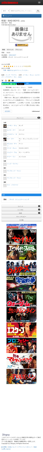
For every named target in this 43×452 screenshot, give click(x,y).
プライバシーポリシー (25, 447)
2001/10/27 (12, 55)
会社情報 (4, 447)
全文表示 (7, 111)
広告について (12, 447)
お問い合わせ (6, 449)
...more (19, 77)
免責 (35, 447)
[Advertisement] (21, 410)
